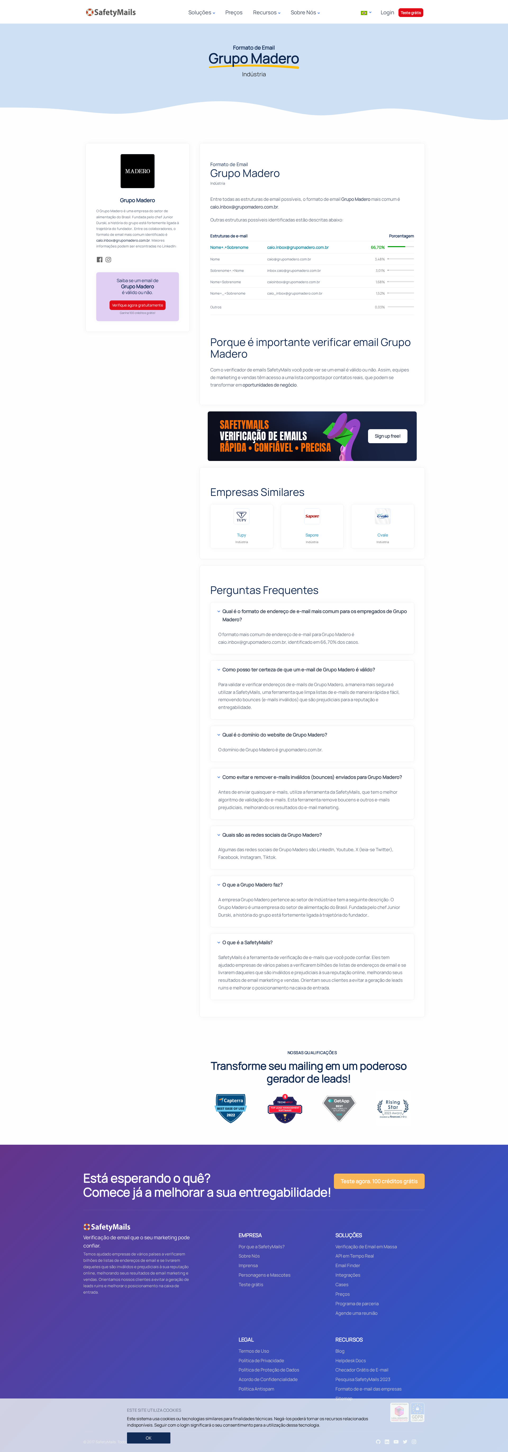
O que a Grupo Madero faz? (253, 884)
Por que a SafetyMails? (262, 1247)
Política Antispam (256, 1389)
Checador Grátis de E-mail (361, 1370)
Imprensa (248, 1265)
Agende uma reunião (356, 1313)
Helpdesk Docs (350, 1360)
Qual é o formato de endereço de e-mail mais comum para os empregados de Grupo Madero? (315, 615)
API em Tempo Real (354, 1256)
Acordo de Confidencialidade (268, 1379)
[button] (366, 12)
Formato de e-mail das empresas (368, 1389)
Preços (234, 12)
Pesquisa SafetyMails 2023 (362, 1379)
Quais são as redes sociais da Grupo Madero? (272, 835)
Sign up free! (388, 436)
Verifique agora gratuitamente (137, 305)
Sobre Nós (249, 1256)
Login (387, 12)
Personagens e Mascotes (265, 1275)
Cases (341, 1284)
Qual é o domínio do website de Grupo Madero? (275, 734)
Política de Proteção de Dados (269, 1370)
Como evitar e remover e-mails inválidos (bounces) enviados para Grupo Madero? (312, 777)
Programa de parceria (357, 1303)
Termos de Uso (254, 1351)
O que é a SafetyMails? (248, 942)
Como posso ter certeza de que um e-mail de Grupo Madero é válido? (299, 669)
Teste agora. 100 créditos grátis (379, 1181)
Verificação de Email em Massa (366, 1247)
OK (149, 1438)
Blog (339, 1351)
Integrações (347, 1275)
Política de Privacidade (261, 1360)
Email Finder (347, 1265)
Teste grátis (411, 12)
